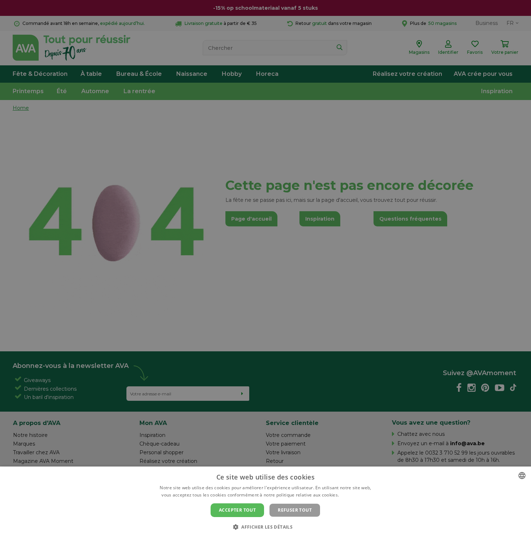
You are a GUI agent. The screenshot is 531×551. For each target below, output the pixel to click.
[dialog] (265, 509)
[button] (265, 526)
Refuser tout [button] (295, 510)
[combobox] (522, 475)
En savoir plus (355, 495)
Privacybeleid (261, 539)
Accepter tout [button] (237, 510)
